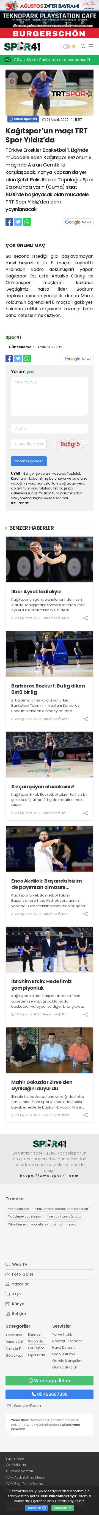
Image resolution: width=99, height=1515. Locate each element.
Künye (17, 1304)
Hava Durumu (64, 1347)
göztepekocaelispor (24, 1216)
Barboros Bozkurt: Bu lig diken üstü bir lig (48, 689)
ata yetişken (18, 1209)
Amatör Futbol (17, 1348)
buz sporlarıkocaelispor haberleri (61, 1209)
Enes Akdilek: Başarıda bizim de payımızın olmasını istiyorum (46, 884)
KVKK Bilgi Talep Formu (24, 1483)
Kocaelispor (15, 1335)
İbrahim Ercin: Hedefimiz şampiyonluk (41, 984)
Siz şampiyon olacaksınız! (43, 786)
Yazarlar (20, 1284)
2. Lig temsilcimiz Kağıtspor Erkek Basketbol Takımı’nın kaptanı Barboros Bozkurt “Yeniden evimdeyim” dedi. (45, 706)
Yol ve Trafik (62, 1334)
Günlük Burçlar (64, 1367)
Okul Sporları (38, 1348)
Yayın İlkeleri (16, 1458)
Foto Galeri (22, 1274)
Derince (34, 1334)
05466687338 (52, 1394)
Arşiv (16, 1294)
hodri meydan (66, 1224)
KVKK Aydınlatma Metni (25, 1477)
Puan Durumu (63, 1354)
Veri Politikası (16, 1464)
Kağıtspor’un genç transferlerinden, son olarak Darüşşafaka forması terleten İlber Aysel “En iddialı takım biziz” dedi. (48, 605)
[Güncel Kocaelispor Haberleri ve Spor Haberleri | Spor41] (20, 46)
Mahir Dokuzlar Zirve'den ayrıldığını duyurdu (41, 1085)
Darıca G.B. (15, 1341)
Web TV (19, 1264)
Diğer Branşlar (39, 1355)
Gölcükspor (15, 1355)
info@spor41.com (26, 1405)
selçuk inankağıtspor (63, 1216)
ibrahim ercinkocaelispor (28, 1224)
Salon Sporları (25, 119)
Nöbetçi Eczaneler (67, 1341)
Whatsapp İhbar (52, 1380)
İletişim (18, 1313)
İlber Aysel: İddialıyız (36, 591)
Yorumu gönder (29, 461)
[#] (49, 1143)
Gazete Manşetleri (67, 1360)
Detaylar (35, 1508)
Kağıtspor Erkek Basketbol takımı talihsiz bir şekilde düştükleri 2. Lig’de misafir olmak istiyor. (49, 800)
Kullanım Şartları (19, 1471)
